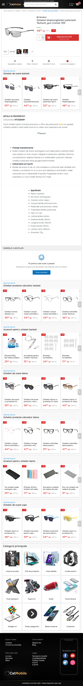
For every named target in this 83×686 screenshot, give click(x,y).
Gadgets (17, 11)
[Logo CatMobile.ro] (14, 4)
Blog (34, 645)
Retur (7, 660)
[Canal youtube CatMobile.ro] (72, 655)
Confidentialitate (39, 658)
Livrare (8, 656)
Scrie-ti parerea (41, 272)
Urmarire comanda (13, 645)
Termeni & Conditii (39, 656)
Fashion (24, 11)
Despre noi (36, 643)
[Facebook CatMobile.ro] (66, 655)
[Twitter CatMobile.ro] (66, 662)
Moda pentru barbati (34, 11)
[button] (80, 92)
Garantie (9, 658)
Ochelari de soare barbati (50, 11)
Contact (8, 643)
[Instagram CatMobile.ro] (72, 662)
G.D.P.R (35, 665)
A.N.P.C (35, 662)
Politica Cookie (38, 660)
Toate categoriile (8, 11)
